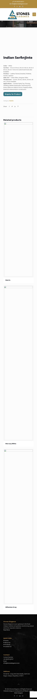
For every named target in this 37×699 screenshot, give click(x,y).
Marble (11, 101)
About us (7, 642)
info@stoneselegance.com (20, 4)
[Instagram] (22, 6)
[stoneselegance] (18, 14)
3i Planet (25, 691)
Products (7, 644)
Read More (6, 630)
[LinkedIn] (20, 6)
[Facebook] (14, 6)
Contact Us (8, 646)
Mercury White (10, 443)
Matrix (7, 280)
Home (6, 640)
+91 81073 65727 (19, 1)
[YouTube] (17, 6)
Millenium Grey (11, 607)
